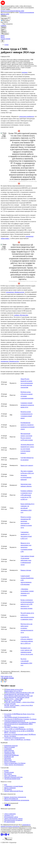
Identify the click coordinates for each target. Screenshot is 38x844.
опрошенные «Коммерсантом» (15, 292)
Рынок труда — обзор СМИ (12, 700)
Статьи (6, 44)
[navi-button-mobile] (2, 41)
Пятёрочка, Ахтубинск (26, 729)
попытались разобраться (26, 116)
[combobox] (8, 838)
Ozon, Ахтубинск (25, 739)
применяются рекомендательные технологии (15, 825)
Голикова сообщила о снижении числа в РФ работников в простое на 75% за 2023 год (26, 495)
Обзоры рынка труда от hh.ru (13, 691)
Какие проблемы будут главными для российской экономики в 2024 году (27, 508)
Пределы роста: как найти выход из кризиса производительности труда (27, 628)
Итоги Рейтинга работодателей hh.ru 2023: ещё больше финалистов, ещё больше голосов (18, 696)
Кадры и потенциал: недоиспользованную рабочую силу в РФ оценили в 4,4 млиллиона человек (27, 604)
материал (25, 72)
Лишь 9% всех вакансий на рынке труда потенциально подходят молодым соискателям (27, 383)
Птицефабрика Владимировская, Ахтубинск (22, 722)
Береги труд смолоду (27, 465)
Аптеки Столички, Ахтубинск (27, 719)
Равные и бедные (26, 570)
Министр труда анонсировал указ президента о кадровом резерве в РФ (26, 547)
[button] (3, 35)
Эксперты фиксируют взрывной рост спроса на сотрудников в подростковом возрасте (27, 449)
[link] (4, 31)
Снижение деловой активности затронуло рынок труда (27, 405)
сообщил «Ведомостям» (21, 315)
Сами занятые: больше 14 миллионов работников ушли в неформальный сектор (27, 560)
